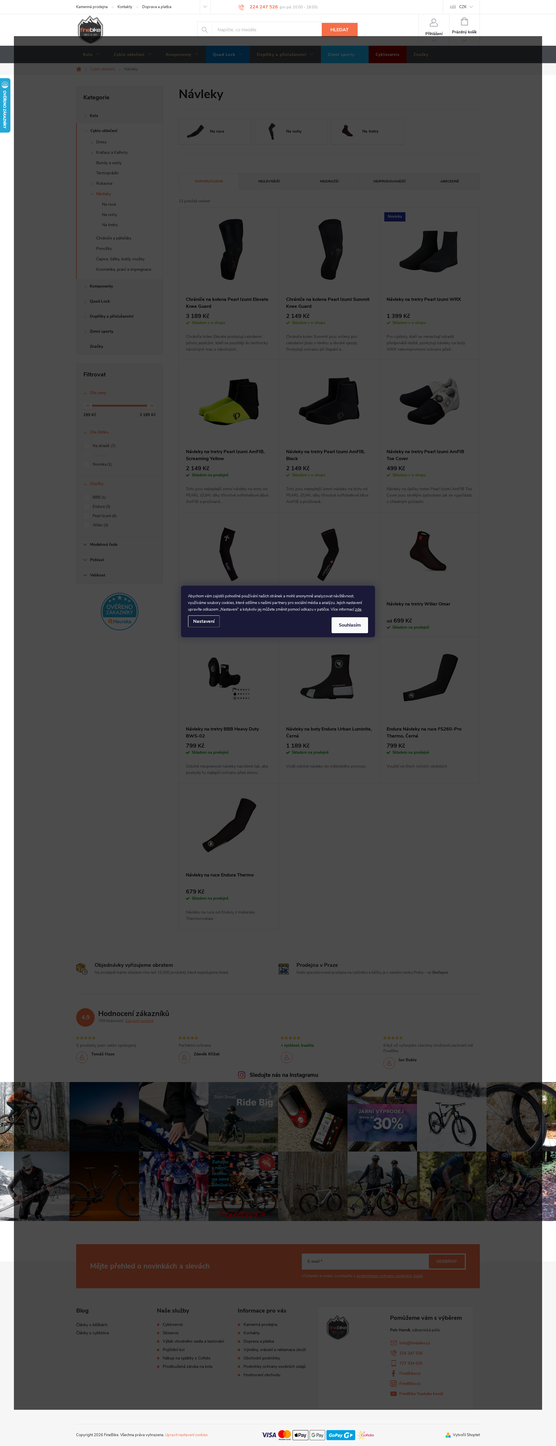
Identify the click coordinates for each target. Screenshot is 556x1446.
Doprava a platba (156, 7)
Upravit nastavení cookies (186, 1435)
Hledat (339, 30)
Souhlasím (350, 625)
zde (358, 609)
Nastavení (204, 621)
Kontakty (125, 7)
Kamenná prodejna (92, 7)
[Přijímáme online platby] (317, 1435)
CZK (463, 7)
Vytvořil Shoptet (466, 1435)
